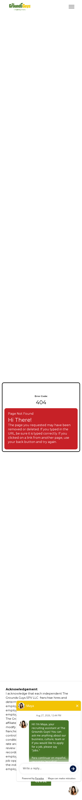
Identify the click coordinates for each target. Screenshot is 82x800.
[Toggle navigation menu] (71, 6)
